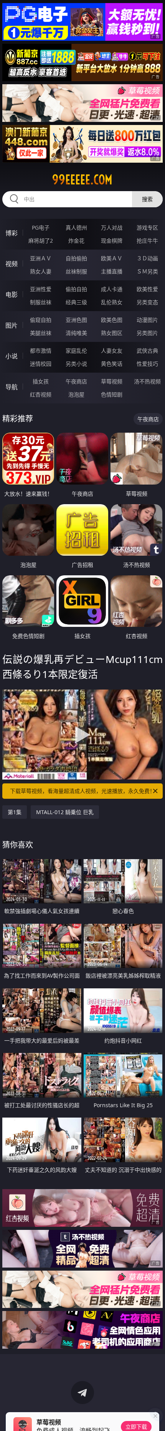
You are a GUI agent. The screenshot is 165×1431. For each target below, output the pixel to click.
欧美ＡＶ (111, 258)
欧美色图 (111, 319)
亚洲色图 (76, 319)
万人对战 (111, 227)
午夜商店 (76, 381)
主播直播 (111, 271)
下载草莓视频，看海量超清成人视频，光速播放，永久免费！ (82, 791)
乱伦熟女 (111, 302)
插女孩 (41, 381)
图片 (11, 325)
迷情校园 (40, 363)
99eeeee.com (82, 179)
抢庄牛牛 (147, 240)
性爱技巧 (147, 363)
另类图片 (147, 333)
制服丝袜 (40, 302)
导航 (11, 387)
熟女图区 (111, 333)
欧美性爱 (147, 289)
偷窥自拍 (40, 319)
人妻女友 (111, 350)
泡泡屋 (76, 394)
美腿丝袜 (40, 333)
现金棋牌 (111, 240)
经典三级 (76, 302)
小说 (11, 356)
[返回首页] (155, 1415)
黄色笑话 (111, 363)
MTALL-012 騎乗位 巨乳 (65, 812)
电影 (11, 294)
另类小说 (76, 363)
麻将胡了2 (40, 240)
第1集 (14, 812)
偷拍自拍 (76, 289)
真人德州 (76, 227)
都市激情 (40, 350)
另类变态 (147, 302)
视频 (11, 264)
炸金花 (76, 240)
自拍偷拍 (76, 258)
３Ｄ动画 (147, 258)
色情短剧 (111, 394)
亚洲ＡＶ (40, 258)
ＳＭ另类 (147, 271)
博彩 (11, 233)
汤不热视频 (147, 381)
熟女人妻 (40, 271)
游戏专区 (147, 227)
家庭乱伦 (76, 350)
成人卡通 (111, 289)
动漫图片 (147, 319)
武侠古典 (147, 350)
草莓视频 (111, 381)
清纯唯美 (76, 333)
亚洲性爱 (40, 289)
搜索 (147, 199)
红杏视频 (40, 394)
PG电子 (41, 227)
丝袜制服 (76, 271)
